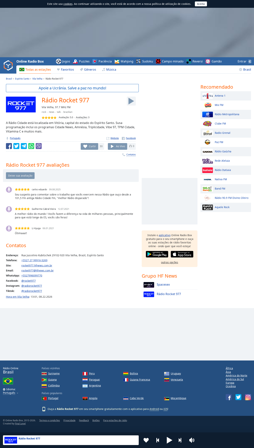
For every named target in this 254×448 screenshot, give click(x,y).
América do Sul (235, 379)
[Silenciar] (193, 440)
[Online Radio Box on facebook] (229, 397)
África (229, 368)
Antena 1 (220, 95)
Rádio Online (10, 370)
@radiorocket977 (31, 285)
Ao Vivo (120, 146)
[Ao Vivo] (131, 101)
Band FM (220, 188)
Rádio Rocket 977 (168, 294)
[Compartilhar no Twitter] (16, 146)
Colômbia (54, 385)
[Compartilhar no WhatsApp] (31, 146)
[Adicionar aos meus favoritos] (146, 440)
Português (15, 138)
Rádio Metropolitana (227, 114)
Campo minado (173, 61)
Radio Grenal (222, 132)
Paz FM (219, 142)
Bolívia (134, 373)
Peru (92, 373)
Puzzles (84, 61)
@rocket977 (28, 280)
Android (154, 409)
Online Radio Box (30, 61)
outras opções (169, 262)
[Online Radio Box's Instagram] (248, 397)
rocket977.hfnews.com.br (36, 265)
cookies (68, 4)
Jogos (66, 61)
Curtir (92, 146)
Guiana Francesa (140, 379)
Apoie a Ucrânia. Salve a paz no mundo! (72, 87)
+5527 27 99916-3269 (34, 260)
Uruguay (176, 373)
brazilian (67, 112)
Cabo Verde (137, 398)
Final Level (20, 423)
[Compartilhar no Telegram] (24, 146)
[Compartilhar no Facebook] (9, 146)
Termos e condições (49, 420)
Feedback (84, 420)
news (51, 112)
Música (111, 69)
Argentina (95, 385)
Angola (93, 398)
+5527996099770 (31, 275)
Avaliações (81, 117)
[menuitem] (35, 69)
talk (59, 112)
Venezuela (177, 379)
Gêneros (90, 69)
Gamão (217, 61)
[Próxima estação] (181, 440)
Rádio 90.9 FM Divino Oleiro (231, 197)
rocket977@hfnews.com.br (37, 270)
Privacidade (69, 420)
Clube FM (220, 123)
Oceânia (231, 386)
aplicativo (165, 235)
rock (44, 112)
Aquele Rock (222, 207)
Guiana (52, 379)
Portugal (53, 398)
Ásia (228, 372)
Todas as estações (38, 69)
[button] (169, 440)
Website (114, 138)
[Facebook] (129, 138)
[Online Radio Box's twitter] (238, 397)
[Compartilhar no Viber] (39, 146)
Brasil (247, 69)
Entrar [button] (242, 61)
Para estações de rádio (115, 420)
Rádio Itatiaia (223, 170)
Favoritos (67, 69)
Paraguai (94, 379)
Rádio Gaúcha (223, 151)
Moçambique (178, 398)
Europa (230, 382)
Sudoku (147, 61)
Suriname (54, 373)
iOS (165, 409)
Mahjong (127, 61)
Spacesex (163, 285)
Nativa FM (221, 179)
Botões (96, 420)
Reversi (197, 61)
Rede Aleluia (222, 160)
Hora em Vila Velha (17, 296)
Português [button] (9, 392)
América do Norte (236, 375)
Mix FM (219, 104)
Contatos (131, 154)
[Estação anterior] (157, 440)
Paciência (105, 61)
